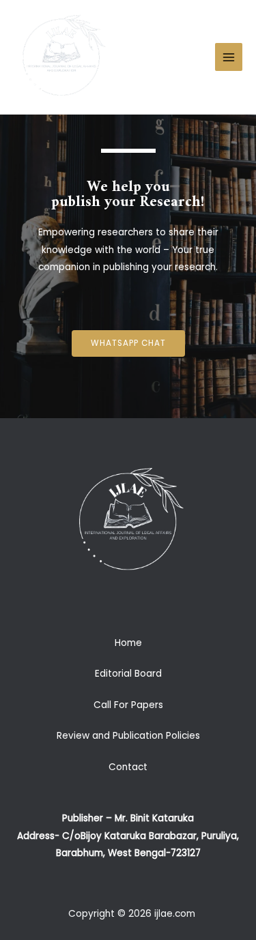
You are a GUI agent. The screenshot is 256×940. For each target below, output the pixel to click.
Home (128, 642)
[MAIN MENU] (229, 57)
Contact (128, 767)
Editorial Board (128, 673)
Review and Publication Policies (128, 735)
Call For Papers (128, 705)
